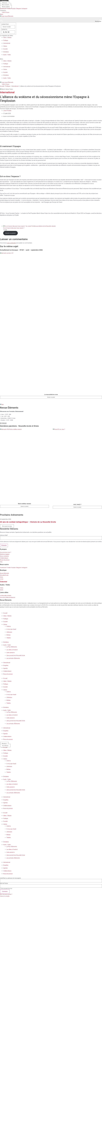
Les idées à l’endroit (11, 649)
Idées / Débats (7, 37)
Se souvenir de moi (6, 888)
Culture (5, 46)
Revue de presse (4, 560)
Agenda (5, 668)
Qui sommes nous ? (5, 552)
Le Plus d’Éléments (11, 647)
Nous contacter (4, 556)
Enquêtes (5, 665)
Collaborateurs (4, 558)
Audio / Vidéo (7, 54)
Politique (5, 40)
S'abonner (3, 582)
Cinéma (8, 626)
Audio (1, 590)
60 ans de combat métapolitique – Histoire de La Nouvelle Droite (28, 522)
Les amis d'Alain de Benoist (7, 597)
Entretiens (6, 52)
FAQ (1, 562)
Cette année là (10, 652)
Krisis (1, 577)
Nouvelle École (4, 575)
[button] (51, 59)
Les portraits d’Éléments (13, 658)
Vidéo (1, 588)
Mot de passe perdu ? (6, 894)
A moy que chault (11, 629)
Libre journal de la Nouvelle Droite (15, 655)
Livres (1, 579)
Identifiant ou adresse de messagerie (10, 878)
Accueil (2, 86)
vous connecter (11, 243)
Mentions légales (4, 554)
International (6, 43)
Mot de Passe (4, 883)
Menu (1, 14)
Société (5, 49)
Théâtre (8, 638)
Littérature (9, 632)
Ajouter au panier (10, 233)
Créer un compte (4, 896)
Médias (8, 635)
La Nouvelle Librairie (5, 595)
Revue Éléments (4, 573)
